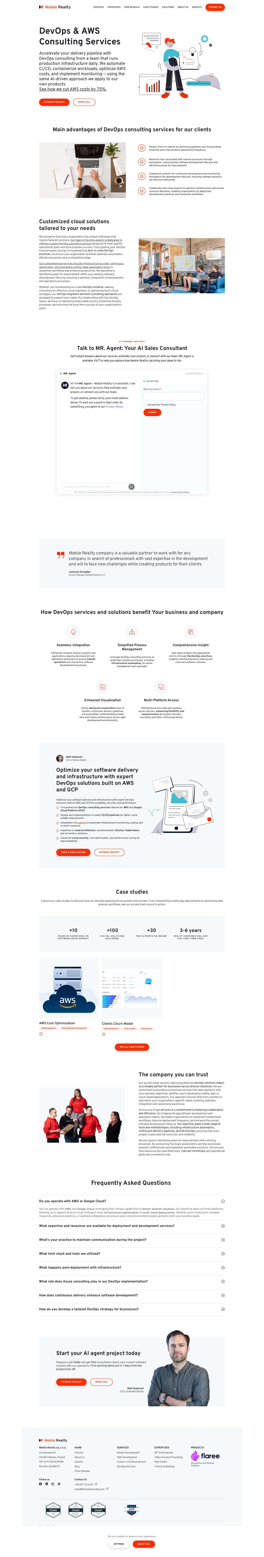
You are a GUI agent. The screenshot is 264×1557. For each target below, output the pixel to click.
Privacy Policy (114, 407)
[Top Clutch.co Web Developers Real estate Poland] (75, 1510)
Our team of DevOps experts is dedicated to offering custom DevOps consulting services (80, 242)
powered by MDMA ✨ (195, 373)
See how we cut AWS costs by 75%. (72, 89)
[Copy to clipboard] (96, 1484)
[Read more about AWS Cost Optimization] (69, 988)
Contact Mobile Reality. (180, 492)
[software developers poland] (131, 1510)
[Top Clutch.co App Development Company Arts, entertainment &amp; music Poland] (98, 1510)
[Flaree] (208, 1455)
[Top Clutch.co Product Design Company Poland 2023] (53, 1510)
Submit (152, 412)
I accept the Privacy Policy (161, 405)
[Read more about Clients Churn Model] (132, 988)
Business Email (151, 389)
